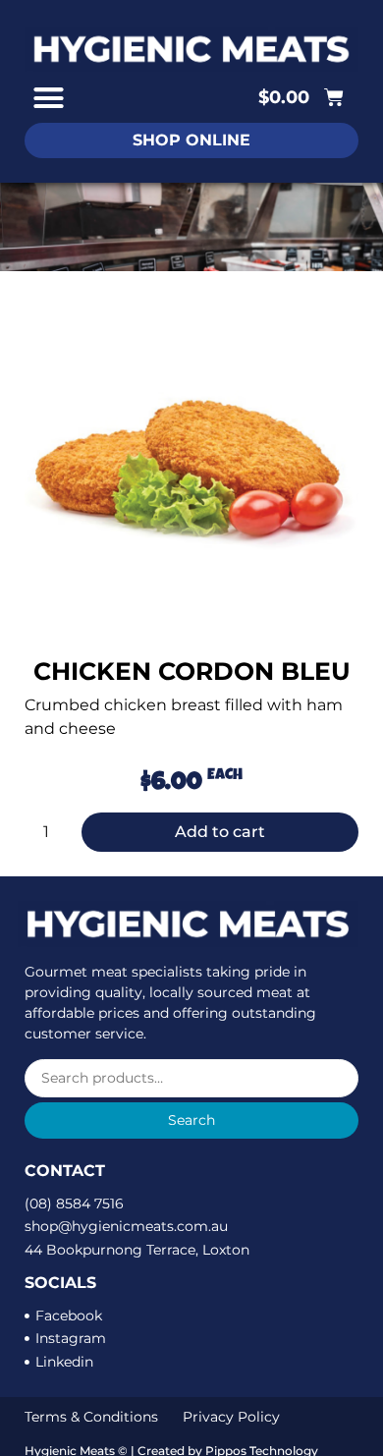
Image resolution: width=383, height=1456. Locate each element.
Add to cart (220, 831)
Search (191, 1120)
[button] (49, 98)
